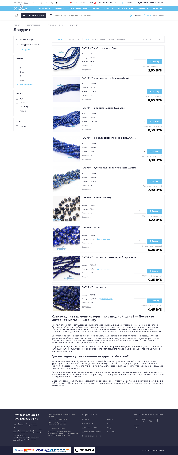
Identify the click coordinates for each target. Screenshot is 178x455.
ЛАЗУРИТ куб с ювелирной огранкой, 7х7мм (109, 167)
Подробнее (86, 70)
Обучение (44, 8)
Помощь (157, 8)
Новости (108, 8)
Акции (95, 8)
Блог (109, 423)
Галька (23, 111)
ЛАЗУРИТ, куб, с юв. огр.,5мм (99, 48)
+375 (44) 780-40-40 (82, 3)
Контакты (143, 8)
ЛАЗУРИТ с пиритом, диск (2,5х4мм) (103, 108)
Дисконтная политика (91, 432)
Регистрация (158, 15)
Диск (22, 103)
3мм (22, 72)
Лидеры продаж (98, 39)
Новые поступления (116, 39)
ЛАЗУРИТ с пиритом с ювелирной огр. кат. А (109, 257)
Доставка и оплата (90, 428)
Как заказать (87, 423)
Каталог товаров (36, 15)
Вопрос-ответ (125, 8)
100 (160, 39)
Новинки (59, 8)
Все (87, 39)
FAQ (109, 428)
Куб (21, 98)
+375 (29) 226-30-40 (106, 3)
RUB (32, 3)
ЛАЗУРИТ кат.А (91, 227)
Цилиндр (24, 107)
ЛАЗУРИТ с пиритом (94, 287)
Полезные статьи (78, 8)
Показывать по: (147, 39)
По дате (58, 39)
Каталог (85, 419)
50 (156, 39)
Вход (149, 15)
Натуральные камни (54, 25)
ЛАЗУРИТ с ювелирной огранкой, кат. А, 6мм (109, 138)
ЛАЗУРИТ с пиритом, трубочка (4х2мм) (105, 78)
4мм (22, 80)
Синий (23, 126)
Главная (16, 25)
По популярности (72, 39)
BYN (26, 3)
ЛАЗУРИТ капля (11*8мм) (96, 197)
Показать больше (24, 84)
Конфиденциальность (91, 436)
